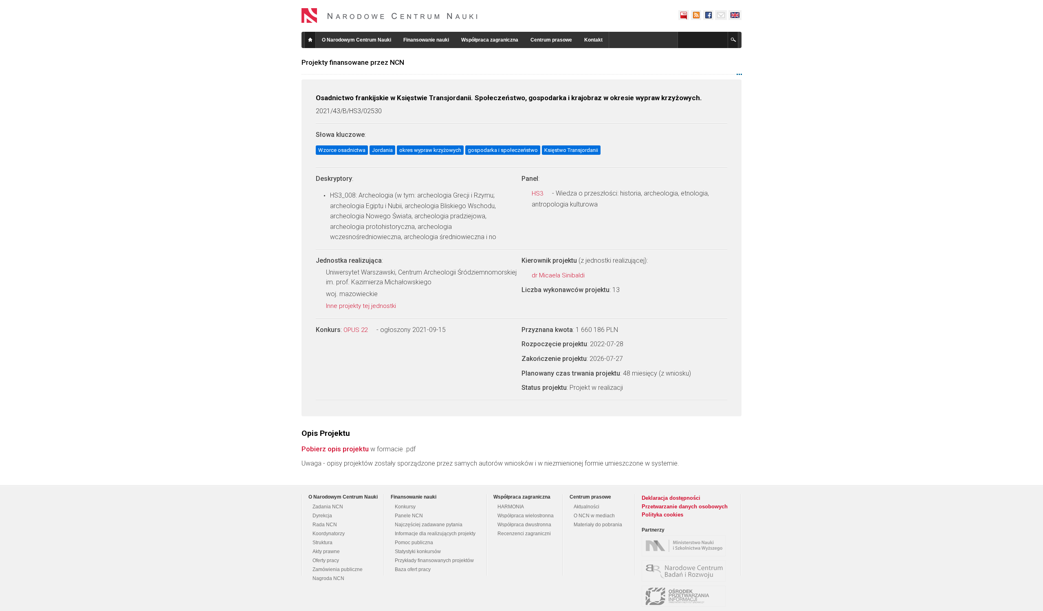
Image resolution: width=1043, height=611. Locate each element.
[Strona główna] (389, 15)
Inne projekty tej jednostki (362, 306)
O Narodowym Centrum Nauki (356, 40)
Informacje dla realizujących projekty (435, 533)
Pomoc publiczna (414, 542)
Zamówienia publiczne (337, 569)
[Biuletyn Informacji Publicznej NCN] (683, 15)
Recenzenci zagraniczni (524, 533)
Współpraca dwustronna (524, 524)
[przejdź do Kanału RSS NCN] (696, 15)
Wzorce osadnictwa (341, 150)
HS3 (538, 193)
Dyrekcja (322, 515)
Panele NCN (409, 515)
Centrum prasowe (551, 40)
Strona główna (310, 40)
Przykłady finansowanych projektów (434, 560)
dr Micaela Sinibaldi (559, 275)
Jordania (382, 150)
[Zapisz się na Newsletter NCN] (721, 15)
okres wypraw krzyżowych (430, 150)
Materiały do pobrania (598, 524)
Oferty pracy (325, 560)
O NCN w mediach (594, 515)
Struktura (322, 542)
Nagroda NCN (328, 578)
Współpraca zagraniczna (489, 40)
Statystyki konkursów (418, 551)
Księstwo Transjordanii (571, 150)
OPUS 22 (356, 330)
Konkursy (405, 506)
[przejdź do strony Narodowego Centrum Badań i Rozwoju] (686, 571)
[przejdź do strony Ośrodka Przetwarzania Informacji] (686, 596)
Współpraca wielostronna (525, 515)
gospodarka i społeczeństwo (503, 150)
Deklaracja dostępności (671, 498)
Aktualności (586, 506)
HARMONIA (510, 506)
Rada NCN (324, 524)
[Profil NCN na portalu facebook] (708, 15)
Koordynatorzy (328, 533)
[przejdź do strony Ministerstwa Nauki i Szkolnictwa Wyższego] (686, 545)
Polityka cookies (662, 515)
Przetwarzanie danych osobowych (685, 506)
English (735, 15)
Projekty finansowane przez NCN (352, 62)
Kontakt (593, 40)
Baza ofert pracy (413, 569)
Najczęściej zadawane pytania (428, 524)
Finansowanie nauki (426, 40)
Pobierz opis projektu (335, 449)
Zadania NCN (327, 506)
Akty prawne (326, 551)
